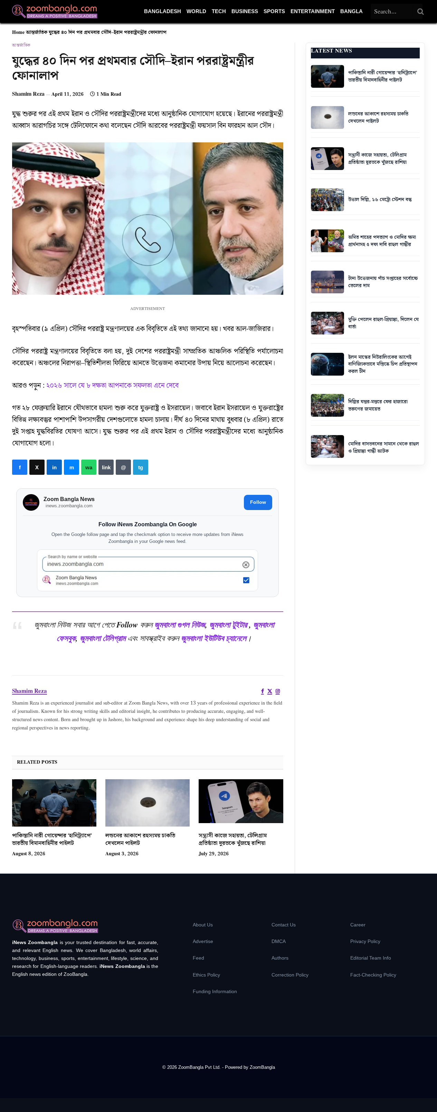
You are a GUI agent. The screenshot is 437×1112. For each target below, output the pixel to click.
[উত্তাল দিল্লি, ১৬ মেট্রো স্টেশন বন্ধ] (327, 199)
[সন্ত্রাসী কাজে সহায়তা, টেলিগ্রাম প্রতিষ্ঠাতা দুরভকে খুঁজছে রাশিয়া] (241, 803)
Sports (274, 11)
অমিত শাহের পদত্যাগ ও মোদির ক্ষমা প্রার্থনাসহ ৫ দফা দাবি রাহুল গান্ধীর (382, 241)
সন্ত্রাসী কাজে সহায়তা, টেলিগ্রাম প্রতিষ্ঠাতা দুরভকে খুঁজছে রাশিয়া (233, 839)
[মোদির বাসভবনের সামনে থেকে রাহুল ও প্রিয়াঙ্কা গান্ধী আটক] (327, 446)
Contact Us (284, 924)
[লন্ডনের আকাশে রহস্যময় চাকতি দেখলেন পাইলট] (147, 803)
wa (88, 467)
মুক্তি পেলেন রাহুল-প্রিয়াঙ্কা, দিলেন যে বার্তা (383, 323)
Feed (198, 958)
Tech (219, 11)
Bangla (351, 11)
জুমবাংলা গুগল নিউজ (179, 624)
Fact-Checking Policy (373, 975)
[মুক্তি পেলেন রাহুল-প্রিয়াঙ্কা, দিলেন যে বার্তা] (327, 323)
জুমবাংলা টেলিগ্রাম (102, 637)
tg (140, 467)
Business (244, 11)
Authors (280, 958)
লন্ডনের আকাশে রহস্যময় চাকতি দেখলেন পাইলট (140, 839)
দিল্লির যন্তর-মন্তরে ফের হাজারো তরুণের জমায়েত (378, 405)
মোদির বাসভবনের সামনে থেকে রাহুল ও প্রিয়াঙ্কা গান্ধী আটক (383, 448)
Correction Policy (290, 975)
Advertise (203, 941)
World (196, 11)
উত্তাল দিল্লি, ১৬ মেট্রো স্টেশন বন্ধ (380, 199)
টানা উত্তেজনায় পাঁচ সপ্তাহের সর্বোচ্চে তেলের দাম (383, 282)
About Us (203, 924)
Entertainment (313, 11)
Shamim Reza (28, 94)
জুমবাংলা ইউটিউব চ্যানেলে (213, 637)
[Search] (420, 11)
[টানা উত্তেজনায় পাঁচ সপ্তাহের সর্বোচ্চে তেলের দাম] (327, 282)
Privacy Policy (365, 941)
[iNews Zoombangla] (54, 11)
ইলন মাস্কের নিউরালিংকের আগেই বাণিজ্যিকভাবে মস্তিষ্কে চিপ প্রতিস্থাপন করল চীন (382, 364)
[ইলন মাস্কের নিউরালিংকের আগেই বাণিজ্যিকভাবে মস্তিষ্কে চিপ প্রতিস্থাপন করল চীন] (327, 364)
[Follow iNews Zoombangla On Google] (147, 570)
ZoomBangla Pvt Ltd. (200, 1067)
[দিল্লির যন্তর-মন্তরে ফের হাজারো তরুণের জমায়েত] (327, 405)
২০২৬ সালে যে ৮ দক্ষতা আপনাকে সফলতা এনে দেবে (112, 385)
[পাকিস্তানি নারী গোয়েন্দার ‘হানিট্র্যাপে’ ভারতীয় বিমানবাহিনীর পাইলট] (54, 803)
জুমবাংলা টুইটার (228, 624)
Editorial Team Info (370, 958)
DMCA (279, 941)
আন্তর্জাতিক (36, 32)
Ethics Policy (206, 975)
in (54, 467)
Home (18, 32)
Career (357, 924)
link (106, 467)
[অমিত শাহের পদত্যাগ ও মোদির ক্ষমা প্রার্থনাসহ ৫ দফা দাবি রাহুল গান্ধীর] (327, 240)
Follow (258, 502)
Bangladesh (162, 11)
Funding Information (215, 991)
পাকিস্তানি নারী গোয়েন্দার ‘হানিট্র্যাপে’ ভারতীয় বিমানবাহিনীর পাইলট (52, 839)
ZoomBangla (262, 1067)
